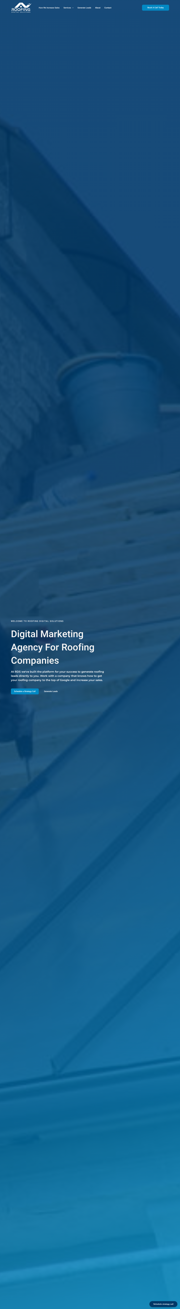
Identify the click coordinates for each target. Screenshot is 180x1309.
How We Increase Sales (49, 7)
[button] (72, 7)
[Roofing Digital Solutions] (21, 7)
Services (67, 7)
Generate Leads (84, 7)
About (97, 7)
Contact (107, 7)
